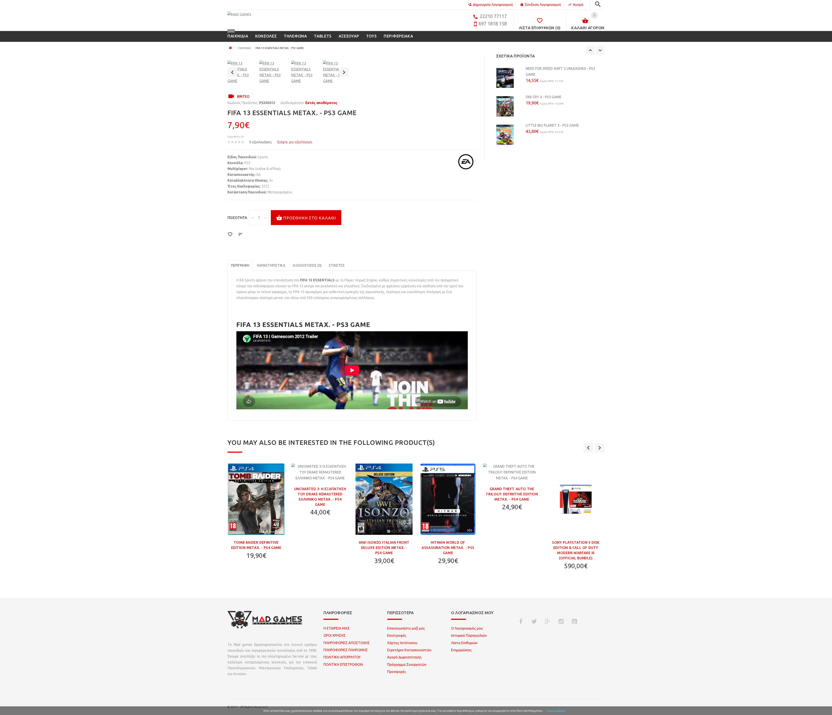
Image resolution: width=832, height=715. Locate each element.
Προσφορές (396, 672)
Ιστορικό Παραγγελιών (469, 635)
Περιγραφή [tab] (240, 265)
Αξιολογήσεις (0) (307, 265)
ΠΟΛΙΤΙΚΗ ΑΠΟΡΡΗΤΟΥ (342, 657)
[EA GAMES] (465, 161)
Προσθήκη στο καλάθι (309, 217)
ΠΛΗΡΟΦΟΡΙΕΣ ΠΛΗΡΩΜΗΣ (345, 650)
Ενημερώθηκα (556, 711)
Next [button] (344, 72)
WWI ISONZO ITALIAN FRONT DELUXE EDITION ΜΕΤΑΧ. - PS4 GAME (384, 547)
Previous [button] (232, 72)
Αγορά (578, 5)
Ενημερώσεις (461, 650)
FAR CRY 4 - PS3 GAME (543, 97)
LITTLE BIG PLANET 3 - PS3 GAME (552, 125)
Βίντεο (243, 96)
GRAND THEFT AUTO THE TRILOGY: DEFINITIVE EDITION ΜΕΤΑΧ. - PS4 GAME (512, 494)
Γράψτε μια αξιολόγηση (294, 142)
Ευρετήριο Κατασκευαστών (409, 650)
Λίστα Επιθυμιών (464, 643)
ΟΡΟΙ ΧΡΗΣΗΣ (334, 635)
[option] (241, 72)
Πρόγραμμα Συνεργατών (406, 664)
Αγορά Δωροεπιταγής (404, 657)
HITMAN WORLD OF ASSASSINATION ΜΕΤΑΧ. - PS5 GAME (448, 547)
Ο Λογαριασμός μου (467, 628)
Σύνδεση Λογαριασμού (543, 5)
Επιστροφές (396, 635)
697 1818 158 (493, 23)
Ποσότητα (237, 218)
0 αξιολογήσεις (260, 142)
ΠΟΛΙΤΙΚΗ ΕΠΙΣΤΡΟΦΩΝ (343, 664)
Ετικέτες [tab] (337, 265)
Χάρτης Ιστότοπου (402, 643)
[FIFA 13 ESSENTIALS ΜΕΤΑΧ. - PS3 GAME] (241, 72)
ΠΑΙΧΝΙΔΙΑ (244, 48)
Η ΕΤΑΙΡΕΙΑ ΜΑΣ (336, 628)
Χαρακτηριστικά (271, 265)
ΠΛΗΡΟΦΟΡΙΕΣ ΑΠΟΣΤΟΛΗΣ (346, 643)
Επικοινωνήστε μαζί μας (406, 628)
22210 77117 (493, 16)
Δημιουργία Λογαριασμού (493, 5)
